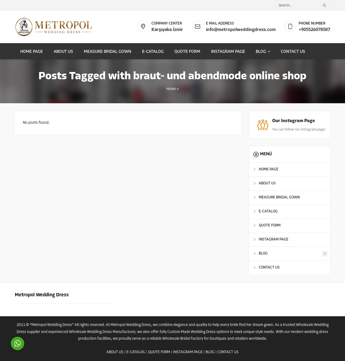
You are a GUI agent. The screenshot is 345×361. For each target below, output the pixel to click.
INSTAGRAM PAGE (188, 352)
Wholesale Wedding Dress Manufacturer (102, 332)
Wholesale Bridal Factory (182, 339)
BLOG (210, 352)
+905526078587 (314, 29)
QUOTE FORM (159, 352)
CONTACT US (228, 352)
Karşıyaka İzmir (167, 29)
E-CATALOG (135, 352)
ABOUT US (114, 352)
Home (171, 89)
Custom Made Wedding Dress (191, 332)
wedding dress (316, 332)
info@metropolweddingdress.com (241, 29)
